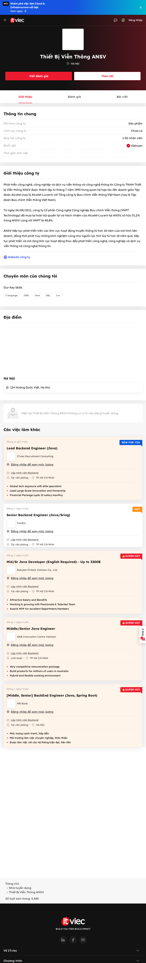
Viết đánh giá (38, 76)
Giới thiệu (25, 96)
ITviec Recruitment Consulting (35, 456)
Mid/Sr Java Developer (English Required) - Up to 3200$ (53, 562)
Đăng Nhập (135, 20)
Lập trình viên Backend (24, 472)
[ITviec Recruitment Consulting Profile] (11, 456)
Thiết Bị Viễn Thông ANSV (26, 892)
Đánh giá (74, 96)
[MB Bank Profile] (11, 703)
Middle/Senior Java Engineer (31, 629)
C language (11, 295)
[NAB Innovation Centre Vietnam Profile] (11, 636)
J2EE (26, 295)
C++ (58, 295)
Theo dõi (107, 76)
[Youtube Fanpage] (83, 941)
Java (37, 295)
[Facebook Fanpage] (74, 941)
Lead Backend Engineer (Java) (32, 448)
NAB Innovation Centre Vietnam (36, 636)
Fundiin (21, 523)
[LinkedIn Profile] (64, 941)
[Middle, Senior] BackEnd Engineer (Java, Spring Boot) (52, 695)
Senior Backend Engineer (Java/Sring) (38, 515)
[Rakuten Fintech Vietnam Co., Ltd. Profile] (11, 570)
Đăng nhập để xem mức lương (32, 464)
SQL (48, 295)
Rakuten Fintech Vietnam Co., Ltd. (37, 570)
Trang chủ (12, 883)
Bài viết (122, 96)
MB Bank (22, 703)
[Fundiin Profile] (11, 523)
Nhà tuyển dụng (20, 888)
